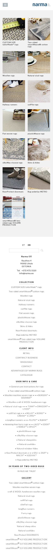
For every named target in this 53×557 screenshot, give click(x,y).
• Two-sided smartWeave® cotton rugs (26, 391)
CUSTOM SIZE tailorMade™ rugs (26, 287)
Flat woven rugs (26, 313)
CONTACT (26, 366)
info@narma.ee (26, 273)
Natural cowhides (26, 530)
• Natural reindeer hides (26, 448)
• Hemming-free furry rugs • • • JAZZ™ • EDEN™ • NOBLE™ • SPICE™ (26, 425)
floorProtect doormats (26, 330)
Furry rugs (26, 513)
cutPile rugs (26, 309)
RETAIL (26, 353)
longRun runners (26, 509)
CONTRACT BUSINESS (27, 358)
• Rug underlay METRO (26, 460)
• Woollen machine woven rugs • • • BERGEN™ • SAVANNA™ (26, 396)
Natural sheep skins (26, 526)
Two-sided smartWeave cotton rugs (26, 291)
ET (23, 245)
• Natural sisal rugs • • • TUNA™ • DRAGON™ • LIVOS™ (26, 407)
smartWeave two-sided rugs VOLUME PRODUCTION (26, 340)
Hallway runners (26, 304)
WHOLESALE (26, 362)
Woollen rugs (26, 296)
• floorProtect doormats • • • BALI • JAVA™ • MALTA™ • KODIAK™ (26, 454)
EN (29, 245)
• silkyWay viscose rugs (26, 435)
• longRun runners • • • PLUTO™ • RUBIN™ (26, 420)
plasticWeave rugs (26, 317)
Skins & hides (26, 326)
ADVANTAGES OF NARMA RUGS (26, 370)
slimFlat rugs (26, 504)
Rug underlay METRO (26, 335)
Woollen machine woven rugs (26, 487)
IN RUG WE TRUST (26, 471)
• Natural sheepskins (26, 440)
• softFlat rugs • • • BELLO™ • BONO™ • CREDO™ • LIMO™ (26, 414)
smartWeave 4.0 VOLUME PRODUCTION (26, 539)
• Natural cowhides (26, 444)
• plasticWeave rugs (26, 431)
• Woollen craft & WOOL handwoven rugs (26, 402)
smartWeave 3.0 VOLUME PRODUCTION (26, 544)
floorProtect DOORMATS (26, 535)
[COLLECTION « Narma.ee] (41, 5)
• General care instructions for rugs (26, 386)
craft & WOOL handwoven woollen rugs (26, 491)
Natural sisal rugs (26, 300)
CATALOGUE (26, 375)
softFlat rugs (26, 500)
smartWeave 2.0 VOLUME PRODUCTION (26, 548)
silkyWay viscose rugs (26, 322)
